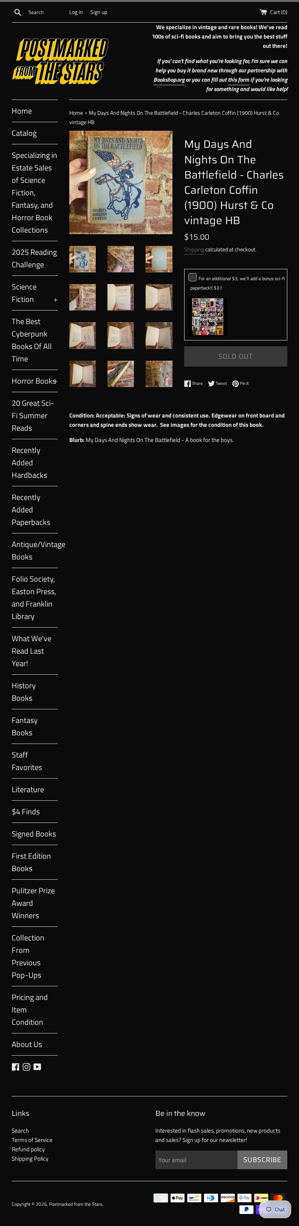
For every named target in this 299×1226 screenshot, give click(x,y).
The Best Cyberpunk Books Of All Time (32, 340)
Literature (28, 789)
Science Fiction (35, 293)
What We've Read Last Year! (31, 650)
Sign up (98, 12)
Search (20, 1130)
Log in (76, 12)
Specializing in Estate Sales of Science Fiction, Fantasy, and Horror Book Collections (34, 192)
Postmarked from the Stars (75, 1204)
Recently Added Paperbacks (31, 509)
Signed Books (34, 834)
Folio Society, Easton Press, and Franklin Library (34, 597)
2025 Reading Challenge (34, 258)
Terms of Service (32, 1139)
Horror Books (35, 381)
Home (22, 111)
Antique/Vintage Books (35, 550)
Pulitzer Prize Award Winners (33, 902)
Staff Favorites (27, 761)
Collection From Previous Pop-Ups (28, 956)
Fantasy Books (25, 726)
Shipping (194, 249)
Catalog (24, 133)
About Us (27, 1044)
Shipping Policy (30, 1158)
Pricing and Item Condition (30, 1009)
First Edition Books (31, 862)
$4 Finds (26, 811)
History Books (24, 691)
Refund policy (28, 1149)
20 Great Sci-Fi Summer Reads (33, 415)
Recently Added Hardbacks (29, 462)
